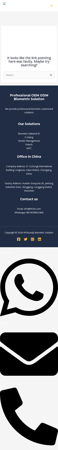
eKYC (29, 148)
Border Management (29, 140)
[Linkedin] (39, 239)
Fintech (29, 144)
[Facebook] (18, 239)
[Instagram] (32, 239)
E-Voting (29, 137)
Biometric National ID (29, 133)
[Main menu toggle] (51, 5)
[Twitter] (25, 239)
